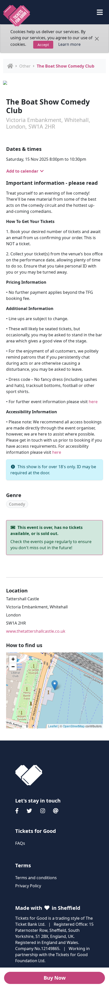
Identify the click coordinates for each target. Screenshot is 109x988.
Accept (43, 44)
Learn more (69, 44)
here (93, 401)
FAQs (20, 843)
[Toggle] (100, 12)
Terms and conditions (36, 877)
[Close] (97, 39)
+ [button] (13, 659)
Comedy (17, 504)
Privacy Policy (28, 886)
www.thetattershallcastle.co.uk (35, 631)
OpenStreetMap (74, 726)
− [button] (13, 667)
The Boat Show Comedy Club (65, 66)
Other (25, 66)
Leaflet (53, 726)
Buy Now (55, 977)
